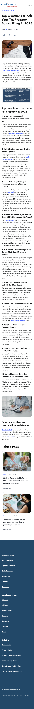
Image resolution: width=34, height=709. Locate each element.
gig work (11, 192)
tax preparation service (11, 70)
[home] (9, 4)
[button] (29, 5)
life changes (10, 220)
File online (10, 437)
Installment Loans (9, 595)
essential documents (16, 133)
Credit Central (7, 430)
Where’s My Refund (18, 320)
